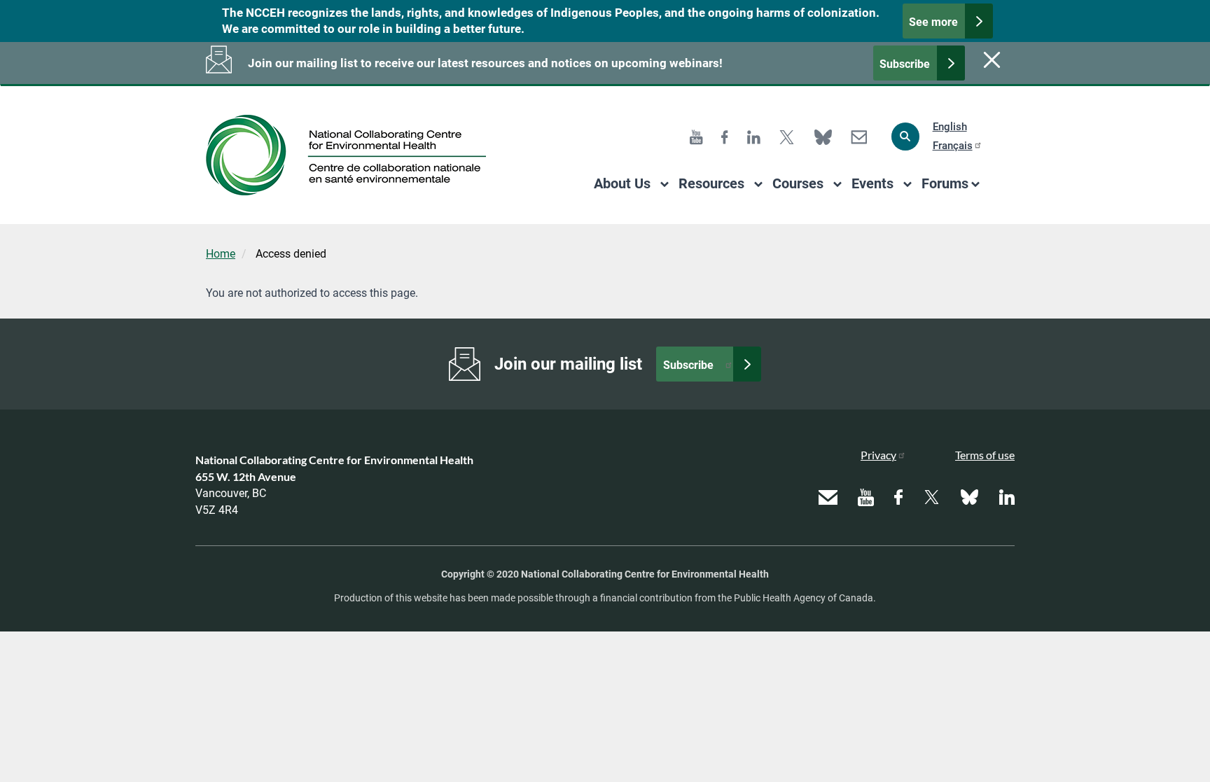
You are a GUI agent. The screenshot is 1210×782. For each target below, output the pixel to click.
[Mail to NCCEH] (859, 136)
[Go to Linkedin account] (753, 136)
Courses (797, 183)
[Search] (905, 137)
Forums (945, 183)
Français (953, 145)
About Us (622, 183)
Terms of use (985, 454)
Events (872, 183)
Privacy (878, 454)
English (950, 126)
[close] (990, 60)
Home (220, 253)
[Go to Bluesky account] (823, 136)
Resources (711, 183)
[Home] (351, 155)
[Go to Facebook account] (724, 136)
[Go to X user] (787, 136)
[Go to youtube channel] (696, 136)
